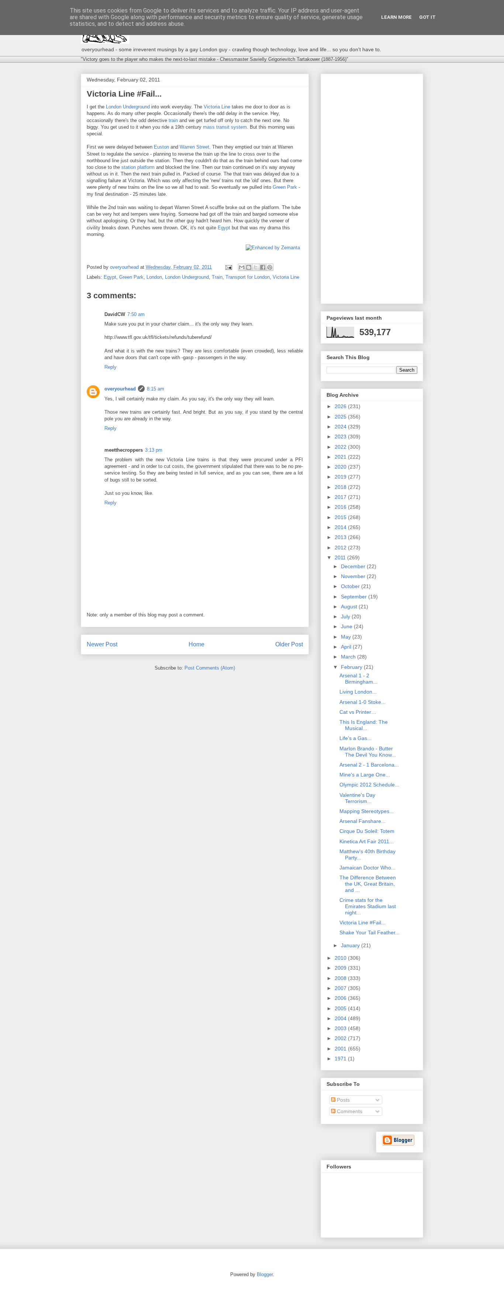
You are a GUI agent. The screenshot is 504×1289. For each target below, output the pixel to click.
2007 (341, 988)
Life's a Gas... (355, 738)
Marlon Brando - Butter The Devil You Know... (367, 752)
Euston (161, 147)
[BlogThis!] (248, 267)
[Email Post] (228, 267)
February (352, 667)
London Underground (128, 107)
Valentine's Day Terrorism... (357, 798)
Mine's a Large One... (364, 775)
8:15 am (155, 389)
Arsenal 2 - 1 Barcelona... (369, 765)
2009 (341, 968)
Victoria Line (217, 107)
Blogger (265, 1274)
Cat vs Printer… (357, 712)
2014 (341, 527)
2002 (341, 1038)
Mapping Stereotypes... (366, 811)
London (154, 277)
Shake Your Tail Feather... (369, 932)
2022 (341, 447)
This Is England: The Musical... (363, 725)
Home (196, 644)
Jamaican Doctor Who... (367, 868)
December (354, 566)
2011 (341, 557)
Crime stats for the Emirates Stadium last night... (367, 906)
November (354, 576)
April (347, 647)
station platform (138, 167)
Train (217, 277)
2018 (341, 487)
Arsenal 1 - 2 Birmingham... (358, 679)
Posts (342, 1100)
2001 (341, 1049)
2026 (341, 406)
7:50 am (136, 314)
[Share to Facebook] (262, 267)
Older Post (289, 644)
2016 (341, 507)
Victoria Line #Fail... (362, 922)
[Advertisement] (372, 187)
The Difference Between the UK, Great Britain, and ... (367, 884)
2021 (341, 457)
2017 (341, 497)
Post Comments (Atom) (209, 668)
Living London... (358, 692)
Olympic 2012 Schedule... (369, 785)
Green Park (285, 187)
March (349, 657)
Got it (427, 17)
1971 (341, 1059)
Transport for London (247, 277)
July (346, 616)
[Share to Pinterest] (269, 267)
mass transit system (225, 127)
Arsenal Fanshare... (362, 821)
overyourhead (120, 389)
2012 (341, 547)
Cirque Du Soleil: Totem (366, 831)
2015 (341, 517)
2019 (341, 477)
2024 (341, 427)
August (350, 606)
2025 (341, 417)
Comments (348, 1111)
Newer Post (102, 644)
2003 (341, 1028)
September (354, 597)
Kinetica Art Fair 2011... (366, 841)
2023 (341, 436)
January (351, 945)
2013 (341, 537)
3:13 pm (153, 450)
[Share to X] (255, 267)
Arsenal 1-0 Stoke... (362, 702)
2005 (341, 1008)
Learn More (396, 17)
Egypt (224, 227)
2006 (341, 998)
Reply (110, 367)
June (347, 626)
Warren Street (194, 147)
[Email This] (241, 267)
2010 (341, 958)
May (346, 637)
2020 (341, 467)
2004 (341, 1018)
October (351, 586)
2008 (341, 978)
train (173, 120)
